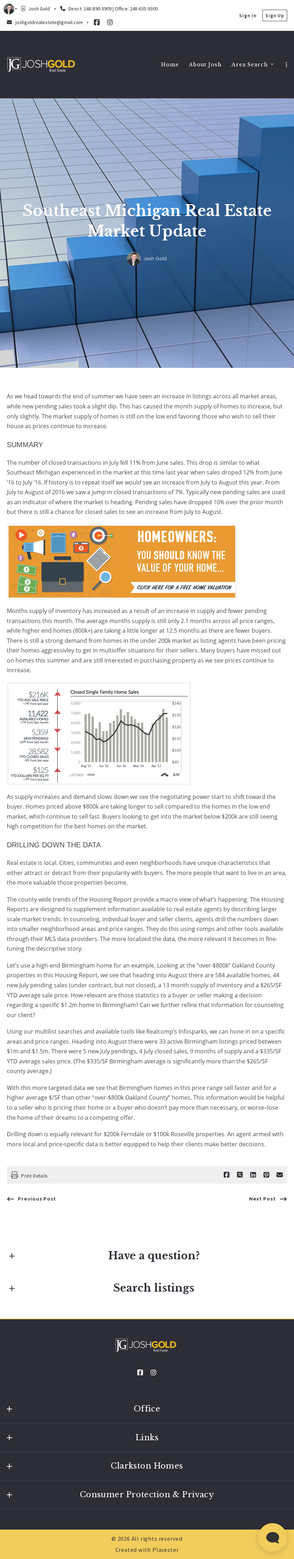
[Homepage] (42, 64)
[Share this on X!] (240, 1175)
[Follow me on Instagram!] (110, 22)
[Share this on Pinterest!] (266, 1175)
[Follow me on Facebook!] (97, 22)
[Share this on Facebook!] (226, 1175)
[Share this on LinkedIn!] (253, 1175)
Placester (165, 1549)
